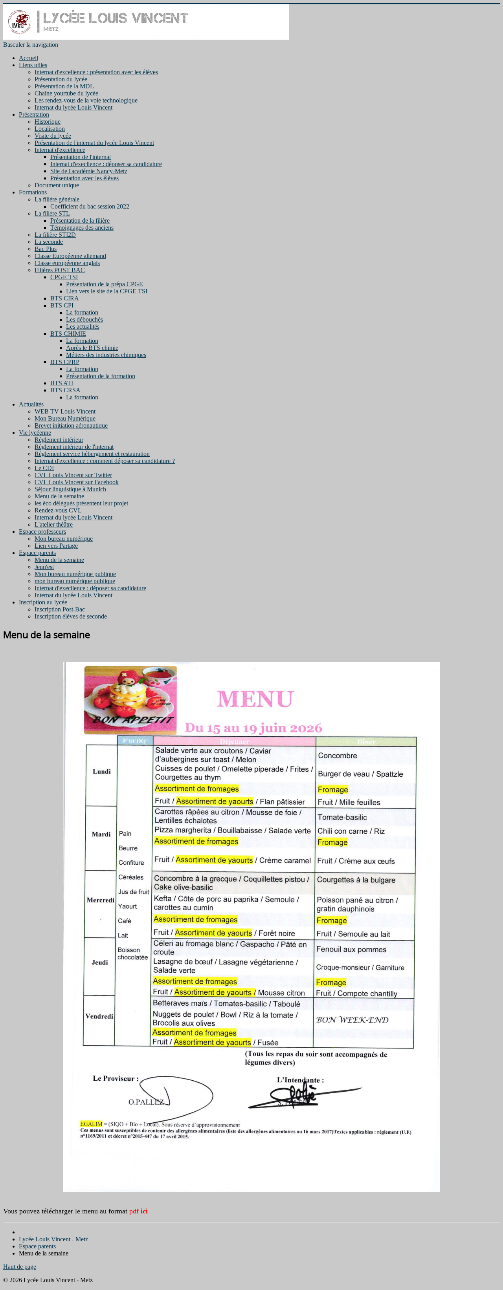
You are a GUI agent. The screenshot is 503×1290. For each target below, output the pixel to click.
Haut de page (19, 1266)
